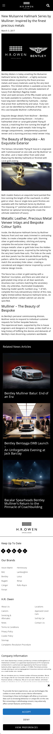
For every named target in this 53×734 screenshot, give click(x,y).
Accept (26, 711)
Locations (39, 606)
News (3, 622)
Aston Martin (7, 567)
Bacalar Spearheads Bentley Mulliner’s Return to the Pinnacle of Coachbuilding (24, 503)
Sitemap (5, 640)
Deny (26, 719)
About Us (5, 606)
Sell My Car (40, 618)
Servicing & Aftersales (6, 617)
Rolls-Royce (22, 585)
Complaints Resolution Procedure (16, 644)
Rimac (19, 580)
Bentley (4, 576)
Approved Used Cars (41, 612)
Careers (4, 611)
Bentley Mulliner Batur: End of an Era (26, 395)
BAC (3, 572)
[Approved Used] (48, 5)
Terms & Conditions (10, 627)
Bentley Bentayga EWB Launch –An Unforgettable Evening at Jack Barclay (26, 448)
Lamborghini (22, 572)
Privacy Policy (7, 631)
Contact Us (40, 622)
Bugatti (4, 580)
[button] (48, 685)
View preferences (26, 727)
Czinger (4, 585)
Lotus (19, 576)
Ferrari (4, 589)
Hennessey (22, 567)
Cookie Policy (7, 636)
